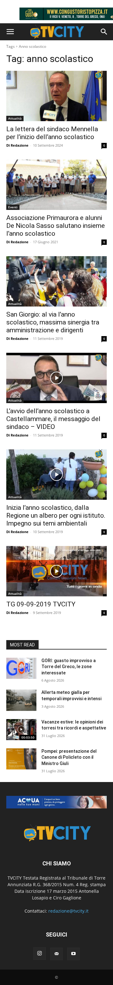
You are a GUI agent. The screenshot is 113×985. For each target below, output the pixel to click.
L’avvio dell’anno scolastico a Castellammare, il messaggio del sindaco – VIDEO (53, 419)
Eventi (13, 207)
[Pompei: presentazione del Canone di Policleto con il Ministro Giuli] (21, 758)
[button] (10, 31)
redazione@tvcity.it (68, 911)
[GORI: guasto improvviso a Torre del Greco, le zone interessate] (21, 668)
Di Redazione (17, 145)
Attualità (15, 118)
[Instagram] (39, 953)
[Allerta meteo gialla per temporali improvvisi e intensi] (21, 700)
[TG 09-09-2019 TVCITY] (56, 571)
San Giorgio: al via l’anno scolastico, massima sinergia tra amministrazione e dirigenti (52, 322)
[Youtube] (73, 954)
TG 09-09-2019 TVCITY (40, 604)
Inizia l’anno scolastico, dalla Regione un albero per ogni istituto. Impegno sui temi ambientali (55, 515)
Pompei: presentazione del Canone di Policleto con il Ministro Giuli (69, 757)
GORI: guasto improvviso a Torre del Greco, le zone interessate (68, 666)
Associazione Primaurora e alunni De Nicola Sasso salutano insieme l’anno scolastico (55, 225)
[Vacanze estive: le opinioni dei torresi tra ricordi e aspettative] (21, 729)
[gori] (56, 802)
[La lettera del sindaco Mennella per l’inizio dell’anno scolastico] (56, 96)
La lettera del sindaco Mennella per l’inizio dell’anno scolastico (52, 133)
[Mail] (56, 954)
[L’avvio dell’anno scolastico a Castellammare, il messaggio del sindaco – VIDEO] (56, 378)
